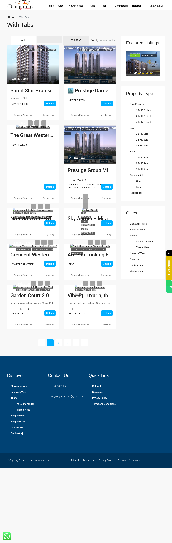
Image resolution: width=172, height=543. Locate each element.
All (23, 40)
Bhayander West (138, 223)
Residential (136, 192)
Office (139, 181)
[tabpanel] (143, 63)
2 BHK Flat (100, 249)
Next (157, 61)
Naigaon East (137, 259)
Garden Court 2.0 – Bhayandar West (50, 295)
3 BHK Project (143, 122)
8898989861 (156, 6)
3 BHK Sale (142, 145)
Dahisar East (136, 265)
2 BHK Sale (142, 139)
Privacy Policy (99, 398)
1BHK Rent (88, 249)
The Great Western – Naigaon (43, 135)
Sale (92, 5)
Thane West (142, 247)
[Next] (76, 342)
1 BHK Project (143, 110)
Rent (105, 5)
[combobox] (108, 44)
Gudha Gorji (136, 271)
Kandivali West (137, 229)
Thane (133, 235)
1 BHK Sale (142, 133)
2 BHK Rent (142, 163)
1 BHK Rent (142, 157)
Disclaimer (98, 392)
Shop (139, 186)
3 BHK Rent (77, 253)
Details (50, 103)
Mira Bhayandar (144, 241)
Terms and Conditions (104, 403)
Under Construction (39, 217)
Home (50, 5)
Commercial (121, 5)
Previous (128, 61)
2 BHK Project (143, 116)
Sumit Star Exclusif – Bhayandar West (52, 91)
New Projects (76, 5)
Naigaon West (137, 253)
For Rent (75, 40)
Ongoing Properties (23, 115)
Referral (136, 5)
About (61, 5)
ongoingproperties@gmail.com (67, 396)
